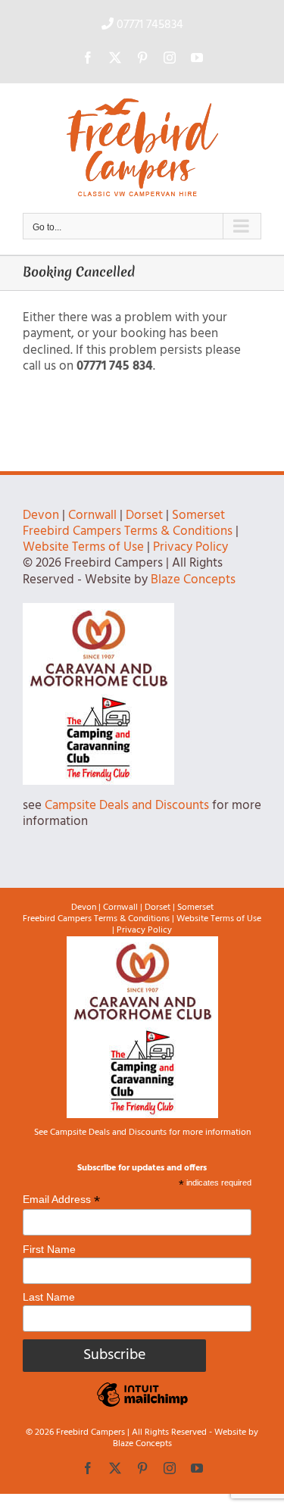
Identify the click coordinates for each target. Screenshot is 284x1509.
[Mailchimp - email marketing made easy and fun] (142, 1406)
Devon (41, 515)
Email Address (61, 1199)
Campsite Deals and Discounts (127, 805)
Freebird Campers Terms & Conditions (128, 531)
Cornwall (92, 515)
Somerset (198, 515)
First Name (49, 1249)
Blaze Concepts (193, 580)
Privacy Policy (190, 547)
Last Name (49, 1297)
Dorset (144, 515)
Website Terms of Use (83, 547)
